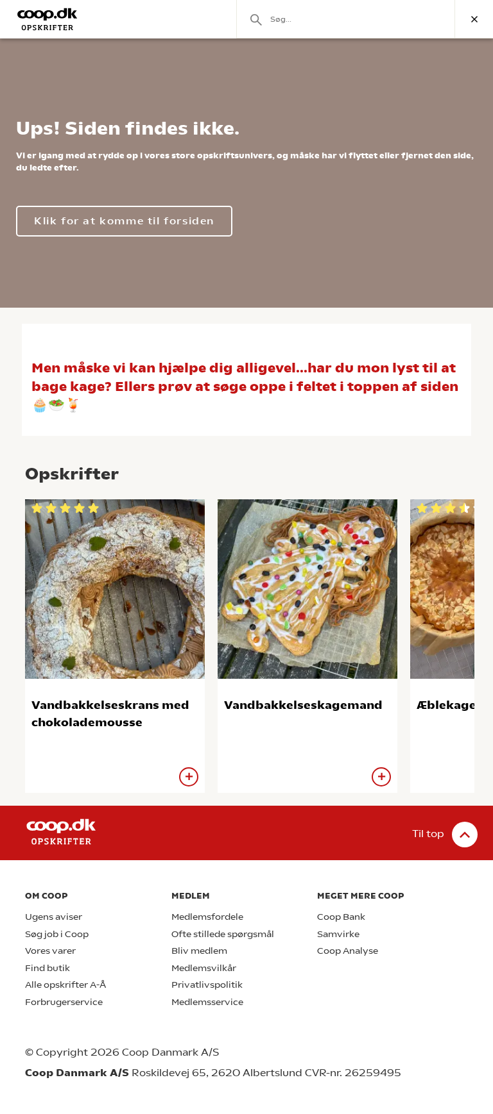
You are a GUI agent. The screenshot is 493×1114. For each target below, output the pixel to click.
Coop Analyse (347, 950)
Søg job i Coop (57, 934)
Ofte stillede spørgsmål (222, 934)
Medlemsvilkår (203, 968)
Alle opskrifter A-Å (65, 984)
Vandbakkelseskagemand (303, 704)
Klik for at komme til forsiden (124, 221)
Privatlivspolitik (207, 984)
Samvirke (338, 934)
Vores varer (50, 950)
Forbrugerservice (64, 1002)
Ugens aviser (53, 916)
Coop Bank (341, 916)
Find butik (47, 968)
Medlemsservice (207, 1002)
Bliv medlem (199, 950)
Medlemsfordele (207, 916)
